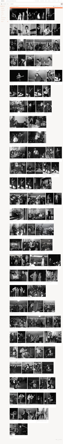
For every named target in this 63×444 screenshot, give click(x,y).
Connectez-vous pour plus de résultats (36, 7)
